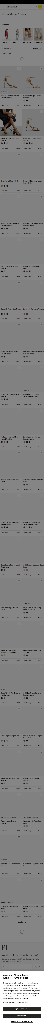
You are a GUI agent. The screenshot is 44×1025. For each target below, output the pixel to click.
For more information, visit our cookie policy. (15, 1002)
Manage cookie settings (22, 1021)
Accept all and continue (22, 1009)
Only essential (22, 1016)
